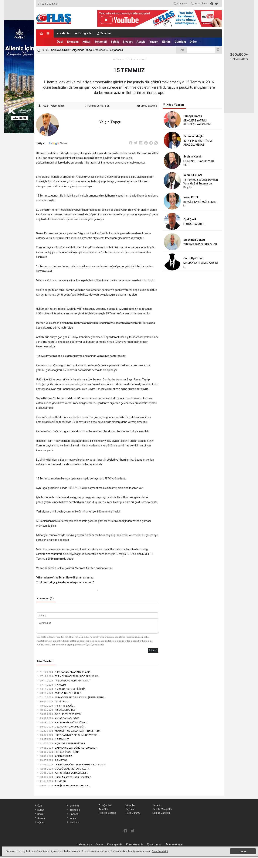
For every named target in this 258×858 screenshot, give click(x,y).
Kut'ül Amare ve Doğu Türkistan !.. (66, 776)
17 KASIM (53, 684)
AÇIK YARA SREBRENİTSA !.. (63, 743)
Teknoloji (100, 41)
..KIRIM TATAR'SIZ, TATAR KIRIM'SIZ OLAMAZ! (73, 764)
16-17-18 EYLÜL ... (58, 705)
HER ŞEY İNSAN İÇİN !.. (60, 751)
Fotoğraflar (85, 33)
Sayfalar (130, 808)
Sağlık (115, 41)
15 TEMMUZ (54, 739)
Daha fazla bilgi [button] (160, 851)
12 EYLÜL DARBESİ (58, 709)
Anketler (103, 808)
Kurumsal (182, 3)
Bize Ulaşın (201, 3)
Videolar (65, 33)
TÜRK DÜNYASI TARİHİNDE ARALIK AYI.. (69, 676)
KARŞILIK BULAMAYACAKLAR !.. (65, 785)
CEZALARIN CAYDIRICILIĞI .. (63, 726)
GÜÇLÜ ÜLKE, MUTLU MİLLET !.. (65, 768)
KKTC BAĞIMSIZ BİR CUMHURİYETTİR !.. (70, 735)
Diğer (193, 41)
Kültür (86, 41)
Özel (60, 41)
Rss (101, 844)
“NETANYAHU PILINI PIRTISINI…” (65, 680)
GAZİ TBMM (54, 701)
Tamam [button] (242, 851)
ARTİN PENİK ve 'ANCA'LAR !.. (64, 722)
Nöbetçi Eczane (107, 812)
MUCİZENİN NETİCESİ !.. (61, 692)
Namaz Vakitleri (161, 812)
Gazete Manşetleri (162, 808)
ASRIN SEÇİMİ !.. (56, 755)
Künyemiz (116, 844)
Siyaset (128, 41)
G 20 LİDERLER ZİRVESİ (60, 714)
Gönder (153, 650)
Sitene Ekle (85, 844)
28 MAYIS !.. (54, 760)
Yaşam (153, 41)
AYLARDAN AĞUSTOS (60, 718)
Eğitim (166, 41)
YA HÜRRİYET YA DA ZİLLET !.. (64, 772)
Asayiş (141, 41)
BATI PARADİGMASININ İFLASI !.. (65, 672)
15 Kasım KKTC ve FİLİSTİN (63, 688)
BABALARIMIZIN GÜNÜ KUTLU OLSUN (68, 747)
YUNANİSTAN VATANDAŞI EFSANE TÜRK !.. (71, 730)
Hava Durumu (133, 812)
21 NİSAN (53, 781)
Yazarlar (105, 33)
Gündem (180, 41)
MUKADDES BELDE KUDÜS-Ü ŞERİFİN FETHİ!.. (72, 697)
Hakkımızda (136, 844)
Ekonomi (73, 41)
